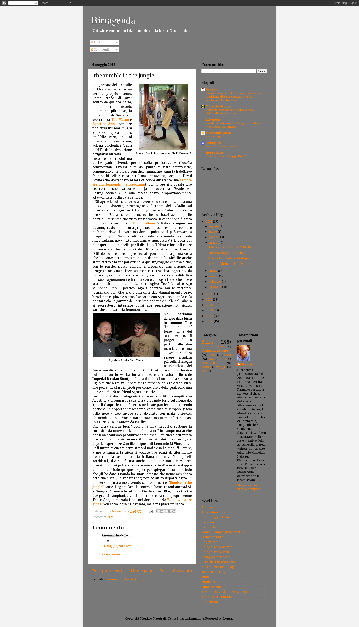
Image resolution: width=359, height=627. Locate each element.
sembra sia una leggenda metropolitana (142, 182)
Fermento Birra (212, 537)
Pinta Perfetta (211, 587)
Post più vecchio (175, 570)
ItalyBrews (213, 119)
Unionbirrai (209, 602)
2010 (209, 299)
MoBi (205, 577)
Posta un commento (112, 554)
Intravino (212, 89)
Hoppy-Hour (214, 153)
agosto (214, 226)
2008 (210, 310)
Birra (109, 517)
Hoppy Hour (210, 542)
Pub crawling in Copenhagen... (229, 253)
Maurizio (247, 364)
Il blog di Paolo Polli (215, 552)
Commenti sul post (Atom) (125, 579)
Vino (204, 370)
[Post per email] (150, 511)
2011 (209, 294)
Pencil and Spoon (218, 133)
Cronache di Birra (218, 106)
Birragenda (113, 19)
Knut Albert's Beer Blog (217, 567)
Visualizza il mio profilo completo (249, 487)
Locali (223, 359)
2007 (210, 316)
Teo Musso (120, 120)
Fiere (212, 355)
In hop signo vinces (215, 557)
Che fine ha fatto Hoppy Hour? (226, 156)
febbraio (215, 281)
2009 (210, 305)
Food (227, 355)
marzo (214, 276)
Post (96, 42)
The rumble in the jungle (225, 264)
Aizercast (207, 507)
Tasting (206, 367)
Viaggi (220, 367)
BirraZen (207, 522)
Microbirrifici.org (213, 572)
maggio (215, 242)
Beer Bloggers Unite (215, 517)
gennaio (215, 287)
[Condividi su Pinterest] (174, 511)
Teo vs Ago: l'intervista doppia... (230, 258)
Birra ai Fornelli (213, 346)
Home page (142, 570)
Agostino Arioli (104, 124)
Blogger (228, 618)
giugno (214, 237)
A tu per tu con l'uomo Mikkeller (230, 247)
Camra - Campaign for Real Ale (223, 532)
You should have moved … (223, 146)
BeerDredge (213, 136)
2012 (209, 221)
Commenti (101, 49)
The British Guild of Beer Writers (224, 592)
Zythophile (213, 143)
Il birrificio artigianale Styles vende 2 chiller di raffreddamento (230, 111)
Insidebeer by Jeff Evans (218, 562)
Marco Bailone (143, 223)
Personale (208, 363)
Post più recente (108, 570)
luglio (213, 232)
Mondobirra (209, 582)
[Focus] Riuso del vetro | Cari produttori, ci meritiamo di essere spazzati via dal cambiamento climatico (233, 96)
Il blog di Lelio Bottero (216, 547)
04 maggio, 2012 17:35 (117, 546)
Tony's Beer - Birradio (217, 597)
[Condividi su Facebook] (170, 511)
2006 (210, 321)
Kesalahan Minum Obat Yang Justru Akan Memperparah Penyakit (233, 124)
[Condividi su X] (166, 511)
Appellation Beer (213, 512)
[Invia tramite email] (158, 511)
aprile (213, 270)
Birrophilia (208, 527)
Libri (211, 359)
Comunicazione (214, 350)
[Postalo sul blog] (162, 511)
